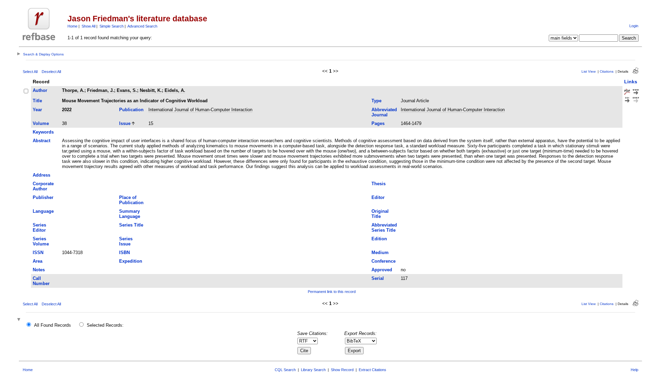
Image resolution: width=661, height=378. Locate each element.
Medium (380, 252)
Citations (606, 71)
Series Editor (39, 227)
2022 (67, 109)
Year (37, 109)
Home (72, 26)
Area (37, 261)
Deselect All (51, 72)
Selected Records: (105, 325)
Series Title (131, 225)
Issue (124, 123)
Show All (88, 26)
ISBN (124, 252)
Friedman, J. (100, 90)
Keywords (43, 132)
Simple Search (111, 26)
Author (40, 90)
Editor (378, 197)
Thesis (378, 183)
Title (37, 100)
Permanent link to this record (332, 292)
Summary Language (129, 214)
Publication (131, 109)
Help (634, 370)
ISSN (38, 252)
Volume (41, 123)
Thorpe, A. (73, 90)
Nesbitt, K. (151, 90)
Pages (378, 123)
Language (43, 211)
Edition (379, 238)
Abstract (41, 140)
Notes (39, 269)
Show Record (342, 370)
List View (588, 71)
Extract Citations (372, 370)
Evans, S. (127, 90)
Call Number (41, 281)
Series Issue (126, 241)
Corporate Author (43, 186)
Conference (383, 261)
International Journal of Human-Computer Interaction (200, 109)
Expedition (130, 261)
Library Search (313, 370)
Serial (377, 278)
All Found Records (52, 325)
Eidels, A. (175, 90)
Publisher (43, 197)
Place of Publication (131, 200)
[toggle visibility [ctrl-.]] (19, 320)
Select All (30, 72)
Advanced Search (142, 26)
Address (41, 175)
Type (376, 100)
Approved (381, 269)
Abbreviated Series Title (384, 227)
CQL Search (285, 370)
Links (630, 81)
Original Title (380, 214)
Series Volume (41, 241)
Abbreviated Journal (384, 112)
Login (633, 26)
